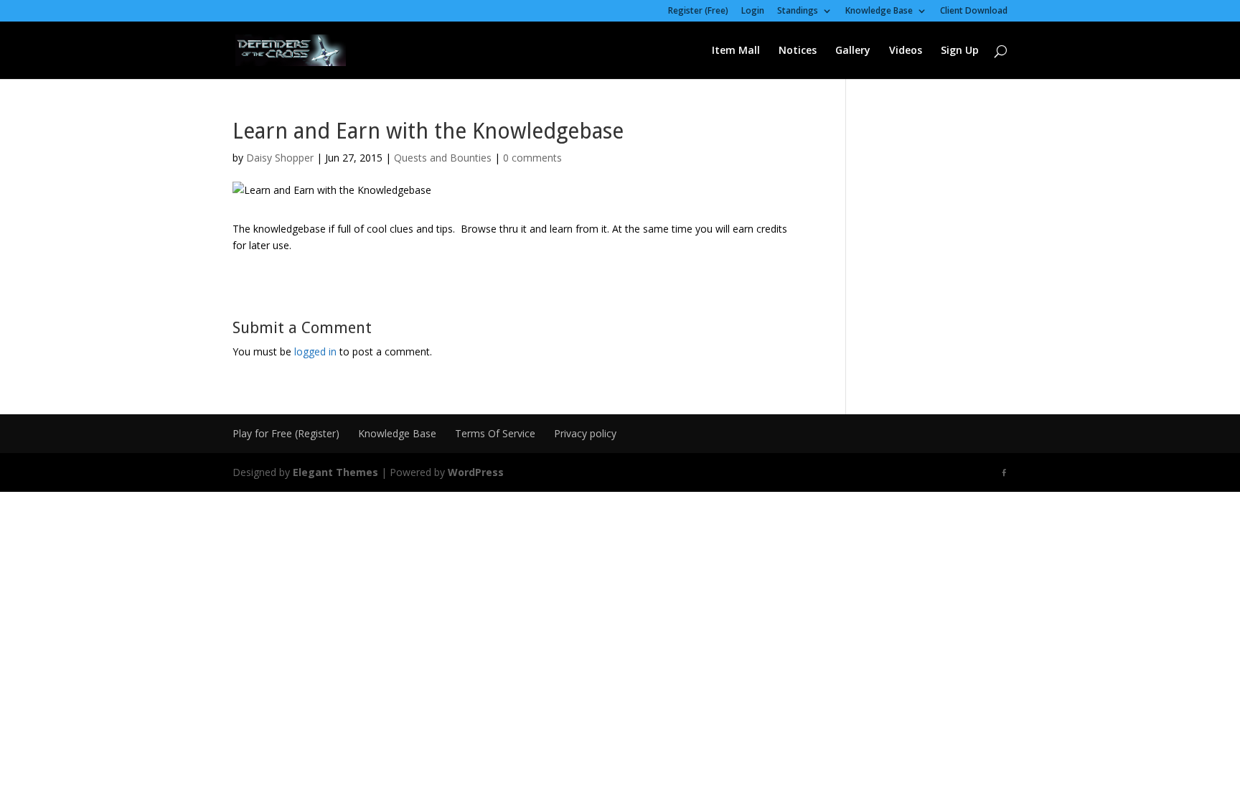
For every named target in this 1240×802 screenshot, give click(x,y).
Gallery (852, 51)
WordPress (476, 472)
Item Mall (736, 51)
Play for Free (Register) (285, 433)
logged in (315, 351)
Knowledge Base (879, 11)
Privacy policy (585, 433)
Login (752, 11)
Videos (905, 51)
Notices (798, 51)
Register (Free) (698, 11)
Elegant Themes (335, 472)
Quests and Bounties (443, 157)
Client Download (974, 11)
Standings (797, 11)
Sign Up (960, 51)
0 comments (532, 157)
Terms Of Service (495, 433)
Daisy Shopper (280, 157)
